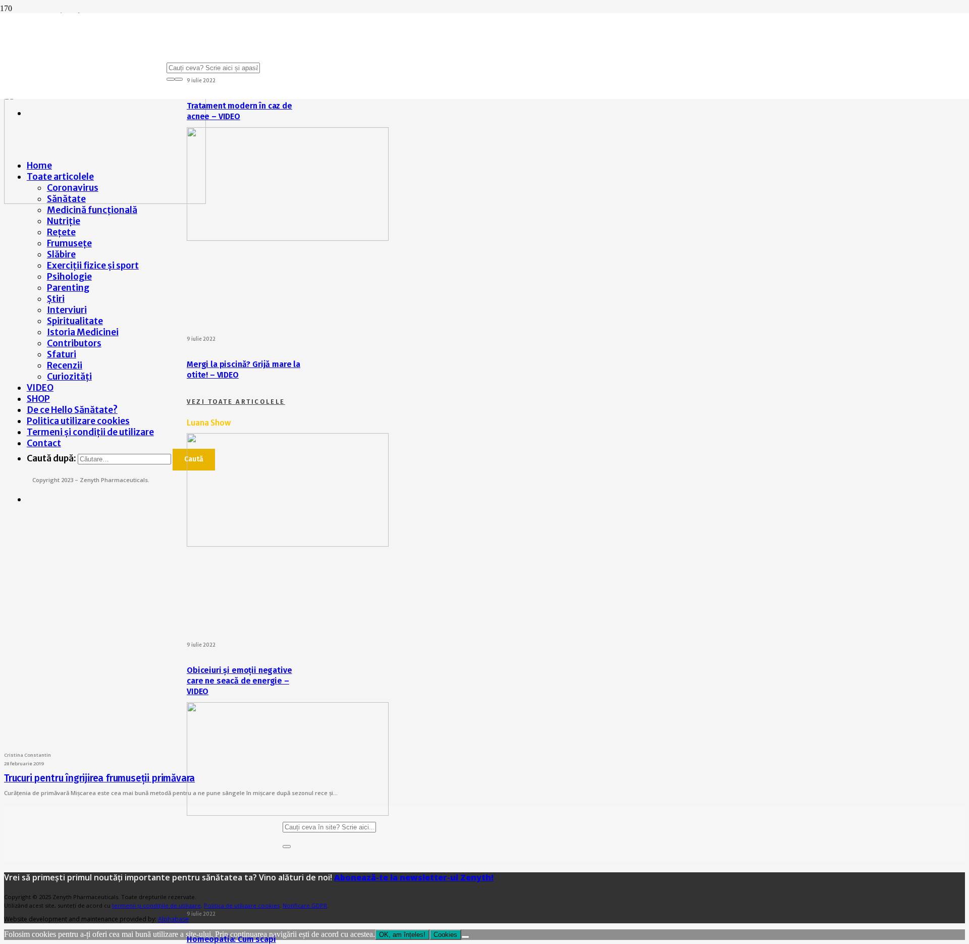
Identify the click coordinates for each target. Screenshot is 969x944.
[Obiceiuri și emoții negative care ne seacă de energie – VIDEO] (288, 543)
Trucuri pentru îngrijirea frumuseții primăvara (99, 778)
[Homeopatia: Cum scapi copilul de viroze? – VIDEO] (288, 812)
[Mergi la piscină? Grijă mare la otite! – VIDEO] (288, 237)
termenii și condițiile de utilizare (156, 905)
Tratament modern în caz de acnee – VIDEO (239, 111)
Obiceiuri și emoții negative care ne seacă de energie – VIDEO (239, 680)
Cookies (445, 934)
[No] (465, 936)
